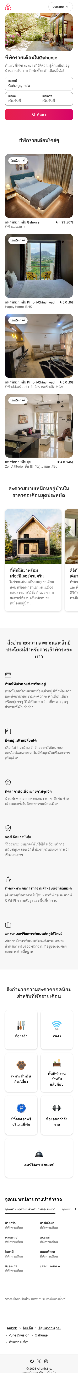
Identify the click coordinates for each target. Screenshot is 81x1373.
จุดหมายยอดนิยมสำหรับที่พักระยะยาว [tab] (30, 1209)
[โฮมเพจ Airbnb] (8, 6)
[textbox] (22, 101)
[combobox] (39, 85)
